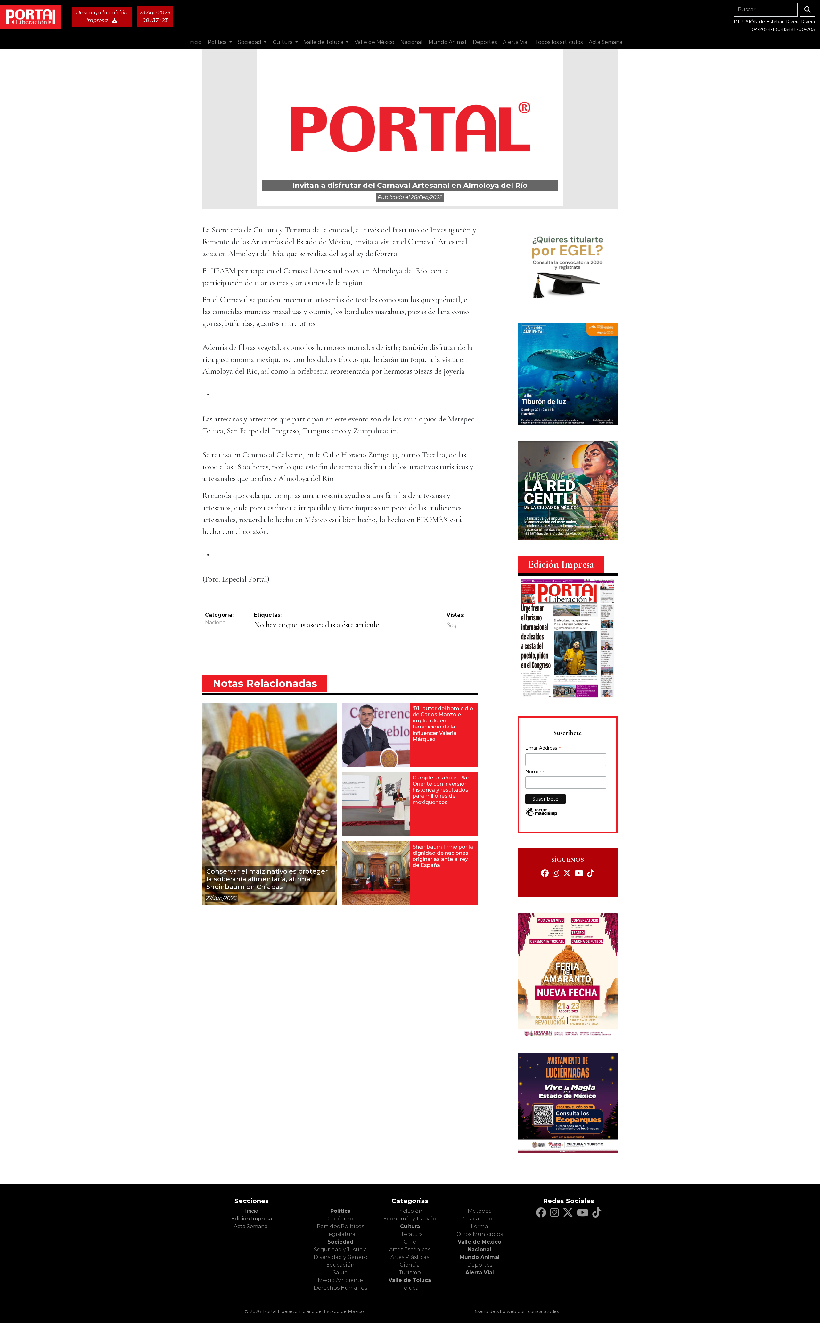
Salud (340, 1272)
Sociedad (340, 1242)
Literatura (410, 1234)
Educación (340, 1265)
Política (340, 1211)
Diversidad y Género (340, 1257)
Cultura (410, 1226)
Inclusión (410, 1211)
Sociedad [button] (250, 42)
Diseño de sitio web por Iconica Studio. (515, 1311)
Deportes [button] (485, 42)
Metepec (479, 1211)
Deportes (479, 1265)
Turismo (410, 1272)
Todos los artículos (559, 42)
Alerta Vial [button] (516, 42)
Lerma (479, 1226)
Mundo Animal (480, 1257)
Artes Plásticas (409, 1257)
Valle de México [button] (374, 42)
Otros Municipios (479, 1234)
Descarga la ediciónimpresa (101, 16)
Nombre (534, 772)
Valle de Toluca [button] (324, 42)
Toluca (410, 1288)
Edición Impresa (251, 1219)
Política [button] (218, 42)
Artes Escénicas (409, 1249)
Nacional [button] (411, 42)
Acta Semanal (606, 42)
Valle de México (479, 1242)
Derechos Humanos (340, 1288)
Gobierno (340, 1219)
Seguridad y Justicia (340, 1249)
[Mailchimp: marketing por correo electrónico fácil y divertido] (541, 815)
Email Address (543, 749)
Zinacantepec (479, 1219)
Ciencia (410, 1265)
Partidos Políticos (340, 1226)
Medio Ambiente (340, 1280)
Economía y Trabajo (409, 1219)
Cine (410, 1242)
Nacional (216, 623)
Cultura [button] (283, 42)
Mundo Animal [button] (447, 42)
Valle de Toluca (410, 1280)
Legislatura (340, 1234)
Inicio (194, 42)
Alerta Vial (479, 1272)
